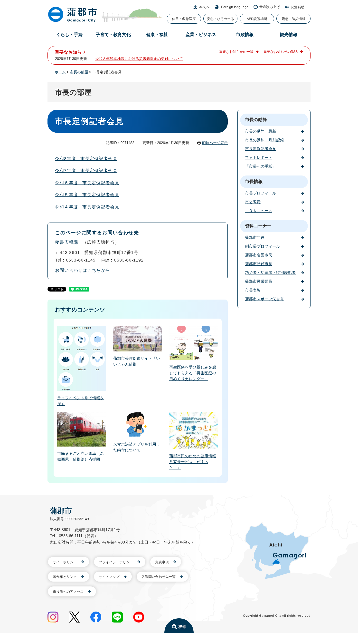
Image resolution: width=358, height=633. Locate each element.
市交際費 (253, 202)
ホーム (60, 72)
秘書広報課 (66, 242)
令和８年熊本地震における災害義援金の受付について (139, 59)
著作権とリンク (65, 577)
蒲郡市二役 (254, 237)
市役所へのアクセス (68, 592)
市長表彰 (253, 290)
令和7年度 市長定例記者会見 (86, 170)
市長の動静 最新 (260, 131)
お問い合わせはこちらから (82, 270)
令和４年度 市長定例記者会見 (87, 207)
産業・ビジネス (201, 34)
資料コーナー (258, 226)
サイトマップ (109, 577)
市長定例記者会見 (260, 149)
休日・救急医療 (184, 19)
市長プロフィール (260, 193)
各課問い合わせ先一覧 (158, 577)
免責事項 (162, 562)
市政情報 (245, 34)
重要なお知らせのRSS (281, 52)
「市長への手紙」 (260, 166)
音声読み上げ (269, 7)
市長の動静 (256, 119)
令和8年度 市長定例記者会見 (86, 158)
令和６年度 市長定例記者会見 (87, 182)
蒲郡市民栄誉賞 (258, 281)
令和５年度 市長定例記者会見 (87, 194)
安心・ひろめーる (220, 19)
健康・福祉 (157, 34)
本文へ (204, 7)
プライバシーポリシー (116, 562)
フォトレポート (258, 158)
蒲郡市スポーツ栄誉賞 (264, 299)
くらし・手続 (69, 34)
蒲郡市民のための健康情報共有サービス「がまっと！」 (192, 462)
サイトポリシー (65, 562)
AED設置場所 (257, 19)
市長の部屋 (79, 72)
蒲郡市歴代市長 (258, 264)
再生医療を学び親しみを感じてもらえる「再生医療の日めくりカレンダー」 (192, 373)
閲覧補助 (297, 7)
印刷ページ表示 (215, 143)
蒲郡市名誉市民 (258, 255)
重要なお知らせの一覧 (236, 52)
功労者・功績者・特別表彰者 (270, 273)
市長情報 (254, 181)
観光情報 (288, 34)
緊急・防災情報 (293, 19)
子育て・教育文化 (113, 34)
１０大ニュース (258, 211)
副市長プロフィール (262, 246)
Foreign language (234, 7)
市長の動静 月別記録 (264, 140)
